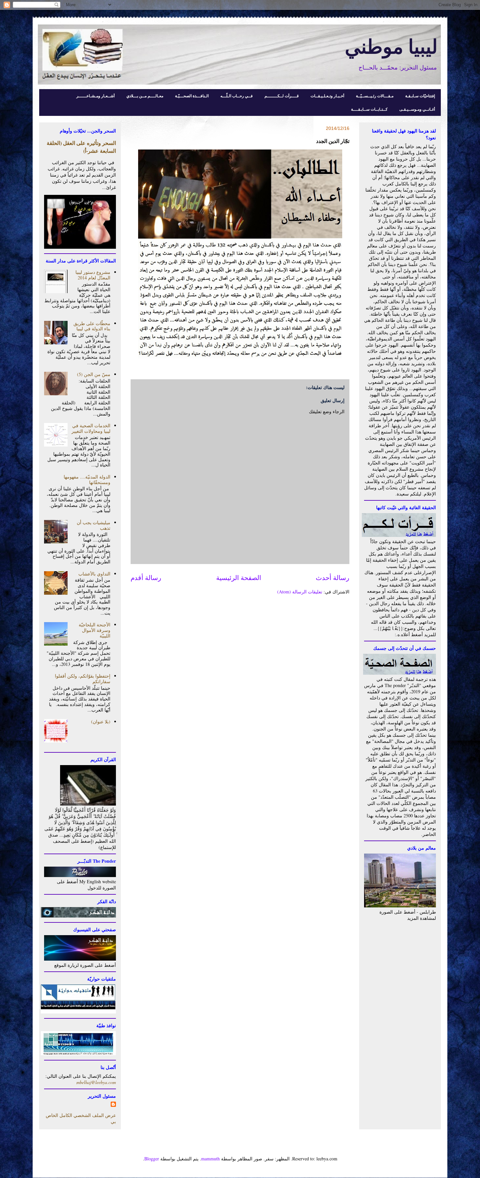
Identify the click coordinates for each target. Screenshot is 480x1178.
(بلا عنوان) (100, 721)
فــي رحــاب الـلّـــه (236, 96)
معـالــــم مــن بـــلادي (144, 96)
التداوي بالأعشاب (94, 574)
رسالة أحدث (332, 577)
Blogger (151, 1158)
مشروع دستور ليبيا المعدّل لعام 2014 (92, 275)
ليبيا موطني (391, 46)
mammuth (210, 1158)
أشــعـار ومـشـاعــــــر (95, 96)
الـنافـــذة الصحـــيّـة (192, 96)
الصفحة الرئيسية (238, 577)
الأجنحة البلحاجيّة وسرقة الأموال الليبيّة (94, 630)
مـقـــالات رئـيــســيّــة (374, 96)
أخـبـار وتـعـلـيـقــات (327, 96)
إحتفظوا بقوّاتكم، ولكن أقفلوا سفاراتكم (82, 678)
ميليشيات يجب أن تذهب (93, 525)
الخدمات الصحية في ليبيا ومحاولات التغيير (91, 428)
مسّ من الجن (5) (93, 374)
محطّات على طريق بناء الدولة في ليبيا (91, 326)
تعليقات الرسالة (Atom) (299, 592)
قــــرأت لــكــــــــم (281, 96)
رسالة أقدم (146, 577)
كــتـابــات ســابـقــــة (369, 109)
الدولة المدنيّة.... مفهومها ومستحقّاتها (87, 479)
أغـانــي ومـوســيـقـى (417, 109)
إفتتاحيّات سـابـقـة (420, 96)
